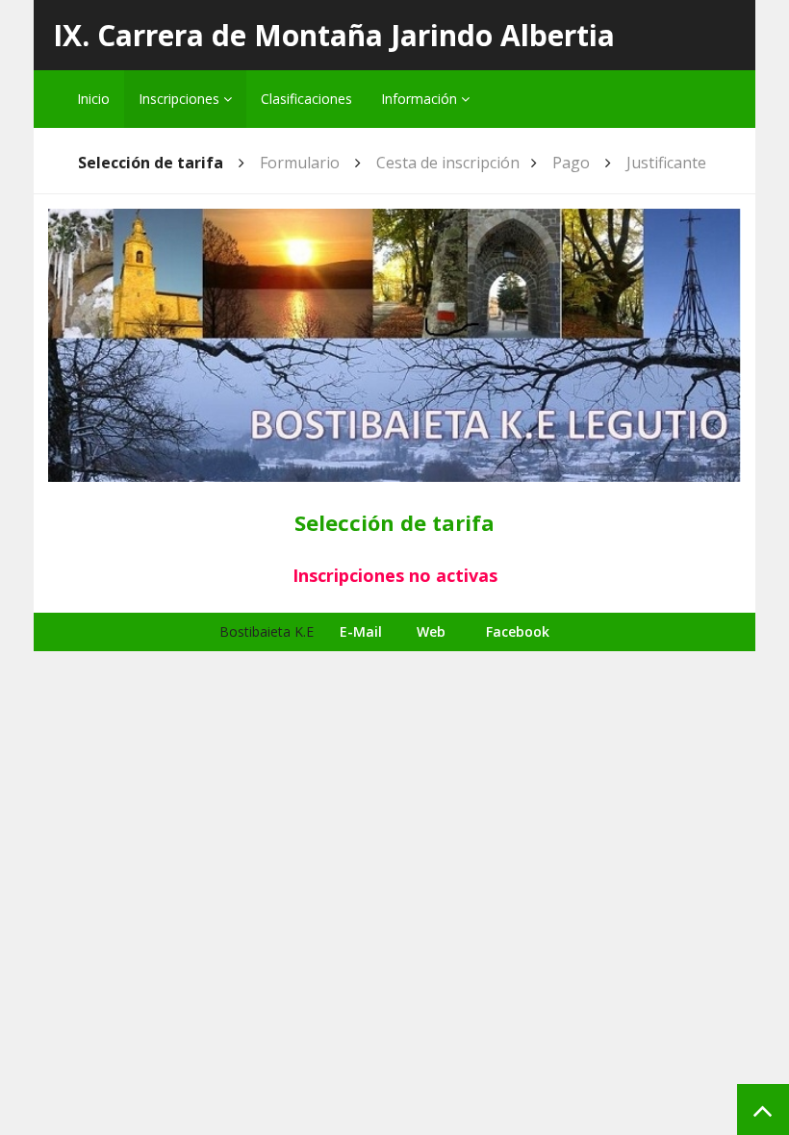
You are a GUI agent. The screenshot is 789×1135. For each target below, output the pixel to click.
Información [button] (421, 98)
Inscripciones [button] (181, 98)
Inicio (93, 98)
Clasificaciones (306, 98)
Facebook (517, 631)
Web (431, 631)
